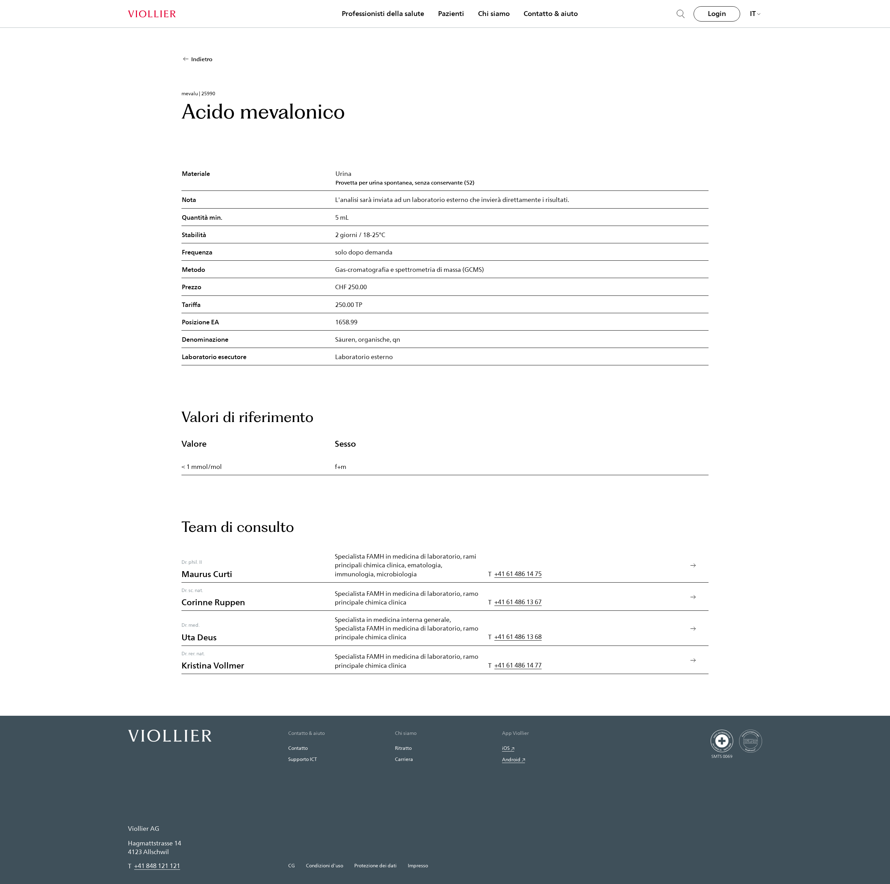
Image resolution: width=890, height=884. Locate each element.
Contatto (298, 748)
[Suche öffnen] (681, 14)
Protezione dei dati (375, 865)
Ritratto (403, 748)
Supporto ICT (302, 759)
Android (511, 759)
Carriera (404, 759)
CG (291, 865)
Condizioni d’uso (324, 865)
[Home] (152, 13)
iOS (506, 748)
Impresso (418, 865)
